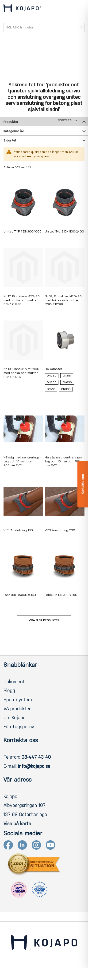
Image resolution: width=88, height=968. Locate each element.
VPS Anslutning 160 (18, 530)
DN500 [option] (51, 382)
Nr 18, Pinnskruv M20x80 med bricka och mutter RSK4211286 (63, 300)
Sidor (10, 140)
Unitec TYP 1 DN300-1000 (23, 231)
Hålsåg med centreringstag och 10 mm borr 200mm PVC (22, 461)
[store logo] (22, 9)
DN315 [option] (66, 375)
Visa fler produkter (44, 620)
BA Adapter (53, 369)
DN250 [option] (51, 375)
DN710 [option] (51, 389)
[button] (67, 120)
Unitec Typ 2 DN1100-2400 (64, 231)
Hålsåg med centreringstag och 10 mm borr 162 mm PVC (63, 461)
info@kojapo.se (34, 766)
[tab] (44, 121)
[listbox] (64, 383)
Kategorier (14, 131)
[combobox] (44, 27)
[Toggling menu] (77, 9)
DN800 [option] (66, 389)
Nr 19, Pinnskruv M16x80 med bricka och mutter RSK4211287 (21, 373)
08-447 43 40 (36, 757)
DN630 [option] (67, 382)
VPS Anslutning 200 (60, 530)
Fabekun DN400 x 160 (61, 595)
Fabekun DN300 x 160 (20, 595)
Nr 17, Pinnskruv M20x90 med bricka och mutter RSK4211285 (22, 300)
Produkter (11, 122)
